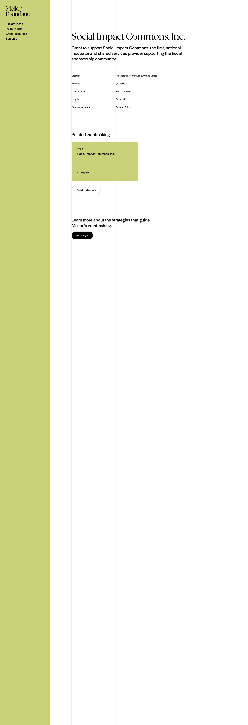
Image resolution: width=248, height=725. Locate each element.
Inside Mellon (14, 28)
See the (83, 172)
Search (10, 38)
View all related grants (86, 189)
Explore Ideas (14, 24)
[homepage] (20, 11)
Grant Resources (16, 34)
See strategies (82, 235)
